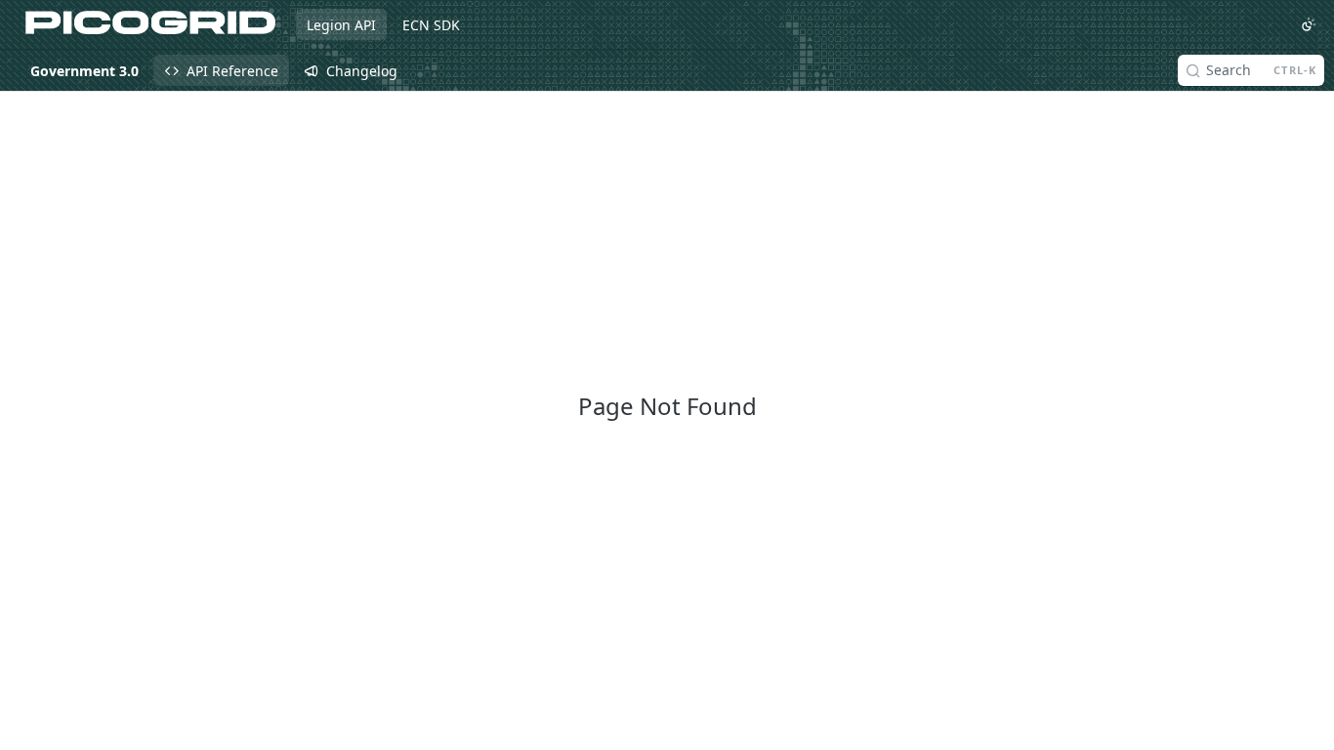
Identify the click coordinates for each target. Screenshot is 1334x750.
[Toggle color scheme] (1308, 24)
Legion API (341, 25)
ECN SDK (431, 25)
